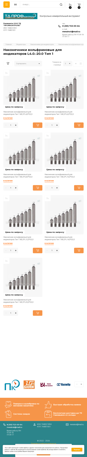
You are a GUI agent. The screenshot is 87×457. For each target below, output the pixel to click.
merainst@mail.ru (71, 31)
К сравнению (6, 73)
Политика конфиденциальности (43, 444)
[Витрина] (81, 63)
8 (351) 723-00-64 (71, 26)
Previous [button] (77, 384)
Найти (61, 4)
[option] (12, 385)
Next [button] (81, 384)
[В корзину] (37, 125)
